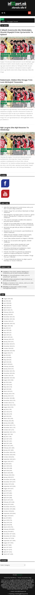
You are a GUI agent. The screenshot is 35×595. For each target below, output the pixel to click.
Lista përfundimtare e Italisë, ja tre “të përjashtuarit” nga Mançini (16, 276)
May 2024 (6, 359)
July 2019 (6, 491)
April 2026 (6, 307)
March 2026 (7, 310)
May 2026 (6, 305)
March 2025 (7, 337)
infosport (3, 58)
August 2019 (7, 488)
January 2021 (7, 450)
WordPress (13, 577)
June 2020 (6, 466)
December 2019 (8, 479)
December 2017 (8, 534)
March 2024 (7, 364)
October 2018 (7, 511)
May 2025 (6, 332)
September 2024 (8, 350)
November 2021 (8, 427)
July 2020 (6, 463)
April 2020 (6, 470)
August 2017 (7, 543)
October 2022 (7, 402)
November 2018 (8, 509)
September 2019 (8, 486)
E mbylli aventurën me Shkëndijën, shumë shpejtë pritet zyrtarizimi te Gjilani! (16, 32)
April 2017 (6, 552)
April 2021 (6, 443)
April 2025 (6, 335)
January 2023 (7, 396)
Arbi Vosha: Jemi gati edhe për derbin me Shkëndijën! (17, 227)
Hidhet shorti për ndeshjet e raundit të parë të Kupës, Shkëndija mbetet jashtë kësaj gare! (18, 235)
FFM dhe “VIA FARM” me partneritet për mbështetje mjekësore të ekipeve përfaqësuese (17, 252)
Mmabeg (5, 287)
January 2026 (7, 314)
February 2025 (7, 339)
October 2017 (7, 538)
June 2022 (6, 411)
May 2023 (6, 387)
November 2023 (8, 373)
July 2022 (6, 409)
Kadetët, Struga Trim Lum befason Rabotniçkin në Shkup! (19, 211)
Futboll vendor (4, 56)
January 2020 (7, 477)
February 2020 (7, 475)
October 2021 (7, 430)
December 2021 (8, 425)
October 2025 (7, 321)
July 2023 (6, 382)
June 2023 (6, 384)
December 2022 (8, 398)
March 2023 (7, 391)
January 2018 (7, 531)
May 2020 (6, 468)
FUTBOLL (19, 54)
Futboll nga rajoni (27, 54)
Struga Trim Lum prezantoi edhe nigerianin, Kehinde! (17, 240)
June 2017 (6, 547)
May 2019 (6, 495)
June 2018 (6, 520)
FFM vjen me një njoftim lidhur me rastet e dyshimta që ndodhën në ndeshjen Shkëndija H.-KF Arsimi (18, 224)
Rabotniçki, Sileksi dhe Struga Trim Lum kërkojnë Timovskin (16, 81)
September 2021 (8, 432)
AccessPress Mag (26, 577)
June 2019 (6, 493)
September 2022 (8, 405)
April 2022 (6, 416)
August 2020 (7, 461)
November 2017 (8, 536)
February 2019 (7, 502)
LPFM (23, 101)
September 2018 (8, 513)
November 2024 (8, 346)
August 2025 (7, 326)
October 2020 (7, 457)
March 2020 (7, 472)
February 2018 (7, 529)
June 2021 (6, 439)
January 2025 (7, 341)
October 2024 (7, 348)
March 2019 (7, 500)
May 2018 (6, 522)
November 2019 (8, 482)
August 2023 (7, 380)
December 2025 (8, 316)
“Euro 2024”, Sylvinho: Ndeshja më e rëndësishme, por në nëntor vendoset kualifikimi (16, 272)
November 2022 (8, 400)
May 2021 (6, 441)
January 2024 (7, 368)
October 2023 (7, 375)
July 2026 (6, 301)
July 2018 (6, 518)
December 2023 (8, 371)
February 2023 (7, 393)
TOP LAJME (24, 56)
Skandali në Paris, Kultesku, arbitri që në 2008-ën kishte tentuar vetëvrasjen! (18, 283)
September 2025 (8, 323)
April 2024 (6, 362)
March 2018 (7, 527)
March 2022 (7, 418)
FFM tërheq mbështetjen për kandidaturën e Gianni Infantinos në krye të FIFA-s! (17, 248)
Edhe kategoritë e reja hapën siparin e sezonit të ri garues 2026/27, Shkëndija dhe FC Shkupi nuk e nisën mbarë (19, 215)
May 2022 (6, 414)
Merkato (28, 101)
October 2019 (7, 484)
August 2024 (7, 353)
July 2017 (6, 545)
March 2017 (7, 554)
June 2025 (6, 330)
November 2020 (8, 454)
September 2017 (8, 540)
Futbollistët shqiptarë (15, 56)
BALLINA (13, 54)
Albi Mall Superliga (5, 54)
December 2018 (8, 506)
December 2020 (8, 452)
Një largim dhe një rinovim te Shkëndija (14, 128)
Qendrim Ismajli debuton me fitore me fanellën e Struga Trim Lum (18, 256)
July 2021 (6, 436)
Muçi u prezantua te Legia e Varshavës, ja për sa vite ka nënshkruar (17, 279)
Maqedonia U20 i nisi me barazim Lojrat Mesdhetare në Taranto (18, 231)
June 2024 (6, 357)
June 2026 (6, 303)
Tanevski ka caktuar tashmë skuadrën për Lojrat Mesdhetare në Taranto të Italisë (16, 245)
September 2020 (8, 459)
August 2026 (7, 298)
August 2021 (7, 434)
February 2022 (7, 420)
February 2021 (7, 448)
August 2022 (7, 407)
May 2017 (6, 549)
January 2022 (7, 423)
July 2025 (6, 328)
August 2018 (7, 515)
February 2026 (7, 312)
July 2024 (6, 355)
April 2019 (6, 497)
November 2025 (8, 319)
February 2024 (7, 366)
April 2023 (6, 389)
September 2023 (8, 378)
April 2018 (6, 524)
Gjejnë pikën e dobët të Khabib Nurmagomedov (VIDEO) (15, 287)
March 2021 (7, 445)
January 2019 (7, 504)
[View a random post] (2, 13)
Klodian (5, 275)
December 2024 (8, 344)
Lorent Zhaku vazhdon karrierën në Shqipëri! (15, 238)
